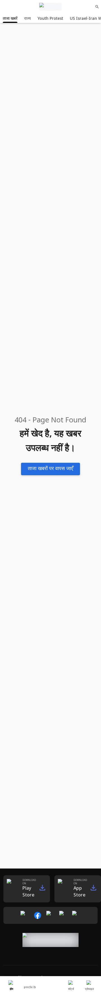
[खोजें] (97, 6)
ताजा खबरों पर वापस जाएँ (50, 469)
